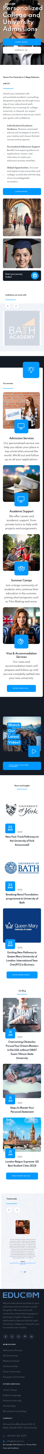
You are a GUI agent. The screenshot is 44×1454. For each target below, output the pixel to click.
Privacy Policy (31, 1444)
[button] (7, 306)
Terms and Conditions (11, 1448)
